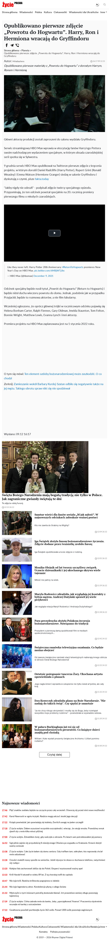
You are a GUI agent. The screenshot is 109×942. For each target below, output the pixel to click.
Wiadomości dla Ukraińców (83, 12)
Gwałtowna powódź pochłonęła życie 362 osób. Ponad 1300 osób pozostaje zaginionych (50, 910)
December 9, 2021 (43, 276)
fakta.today (42, 179)
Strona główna (9, 12)
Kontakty (43, 932)
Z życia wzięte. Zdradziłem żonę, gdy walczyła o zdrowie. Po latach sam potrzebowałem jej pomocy (55, 837)
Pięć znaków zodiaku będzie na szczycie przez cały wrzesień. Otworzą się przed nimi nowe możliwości (57, 810)
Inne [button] (102, 12)
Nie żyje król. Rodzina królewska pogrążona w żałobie (34, 881)
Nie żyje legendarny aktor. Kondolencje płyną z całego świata (37, 887)
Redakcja (95, 927)
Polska (38, 12)
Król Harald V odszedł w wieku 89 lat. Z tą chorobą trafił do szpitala (41, 875)
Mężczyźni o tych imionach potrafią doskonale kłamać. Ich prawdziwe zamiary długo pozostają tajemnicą (53, 894)
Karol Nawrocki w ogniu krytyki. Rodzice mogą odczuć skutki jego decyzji (43, 816)
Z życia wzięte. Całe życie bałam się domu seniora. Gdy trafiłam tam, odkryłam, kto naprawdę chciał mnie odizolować (55, 853)
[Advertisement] (54, 350)
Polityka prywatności (60, 932)
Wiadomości (26, 12)
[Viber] (17, 45)
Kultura (48, 12)
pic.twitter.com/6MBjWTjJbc (49, 271)
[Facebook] (6, 45)
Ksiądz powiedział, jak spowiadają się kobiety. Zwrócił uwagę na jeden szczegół (46, 822)
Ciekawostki (60, 12)
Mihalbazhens (18, 61)
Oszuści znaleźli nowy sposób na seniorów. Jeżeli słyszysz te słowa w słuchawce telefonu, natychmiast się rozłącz (57, 861)
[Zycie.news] (12, 4)
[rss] (97, 4)
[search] (104, 4)
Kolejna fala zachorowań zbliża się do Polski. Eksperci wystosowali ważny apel (46, 869)
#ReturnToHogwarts (72, 267)
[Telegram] (12, 45)
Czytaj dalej (54, 754)
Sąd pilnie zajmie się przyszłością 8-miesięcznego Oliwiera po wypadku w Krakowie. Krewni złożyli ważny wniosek (55, 844)
